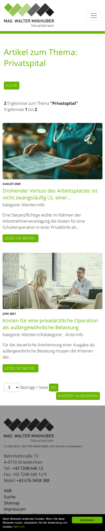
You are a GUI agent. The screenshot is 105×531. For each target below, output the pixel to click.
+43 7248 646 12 (27, 468)
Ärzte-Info (74, 334)
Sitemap (12, 503)
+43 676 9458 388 (33, 480)
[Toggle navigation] (94, 15)
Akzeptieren (87, 520)
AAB (7, 491)
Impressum (15, 509)
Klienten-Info (33, 205)
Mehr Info (19, 526)
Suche (11, 85)
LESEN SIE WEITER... (20, 238)
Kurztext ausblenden (78, 395)
